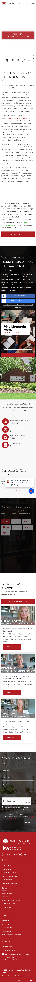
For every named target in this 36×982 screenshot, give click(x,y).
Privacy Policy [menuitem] (7, 976)
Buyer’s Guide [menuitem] (7, 879)
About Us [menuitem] (6, 924)
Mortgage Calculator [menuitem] (11, 883)
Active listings (15, 443)
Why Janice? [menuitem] (7, 921)
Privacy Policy (13, 818)
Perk (7, 527)
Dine (6, 521)
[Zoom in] (33, 55)
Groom (29, 527)
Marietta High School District (20, 118)
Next (32, 378)
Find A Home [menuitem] (6, 869)
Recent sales (17, 428)
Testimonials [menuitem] (7, 931)
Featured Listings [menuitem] (9, 872)
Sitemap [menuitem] (29, 976)
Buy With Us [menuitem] (7, 865)
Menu (32, 3)
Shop (27, 521)
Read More (12, 647)
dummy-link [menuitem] (6, 911)
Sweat (18, 527)
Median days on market (18, 435)
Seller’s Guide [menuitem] (7, 907)
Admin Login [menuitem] (19, 976)
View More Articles (18, 601)
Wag (6, 533)
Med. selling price (19, 420)
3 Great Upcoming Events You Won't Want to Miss (16, 678)
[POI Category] (7, 60)
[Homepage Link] (10, 3)
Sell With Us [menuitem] (7, 893)
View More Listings (18, 234)
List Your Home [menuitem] (8, 897)
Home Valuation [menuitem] (8, 904)
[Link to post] (18, 615)
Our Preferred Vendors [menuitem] (11, 935)
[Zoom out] (33, 58)
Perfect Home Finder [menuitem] (10, 876)
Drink (17, 521)
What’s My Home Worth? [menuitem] (12, 900)
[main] (18, 379)
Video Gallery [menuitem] (7, 928)
